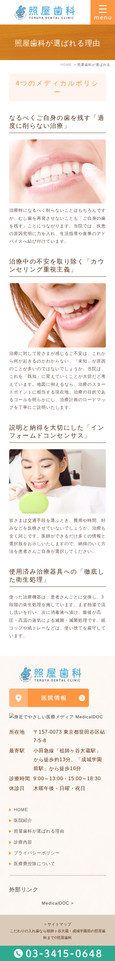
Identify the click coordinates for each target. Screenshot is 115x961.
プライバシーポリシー (37, 852)
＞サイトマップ (57, 924)
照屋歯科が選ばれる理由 (39, 831)
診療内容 (23, 842)
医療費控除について (34, 863)
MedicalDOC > (58, 903)
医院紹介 (23, 820)
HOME (21, 809)
